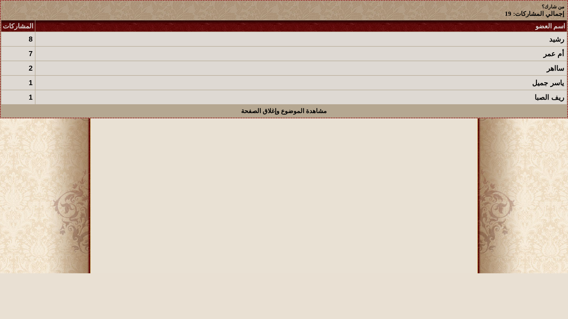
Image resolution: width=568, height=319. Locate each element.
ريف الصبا (549, 97)
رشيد (556, 39)
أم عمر (553, 54)
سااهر (555, 68)
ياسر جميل (548, 83)
